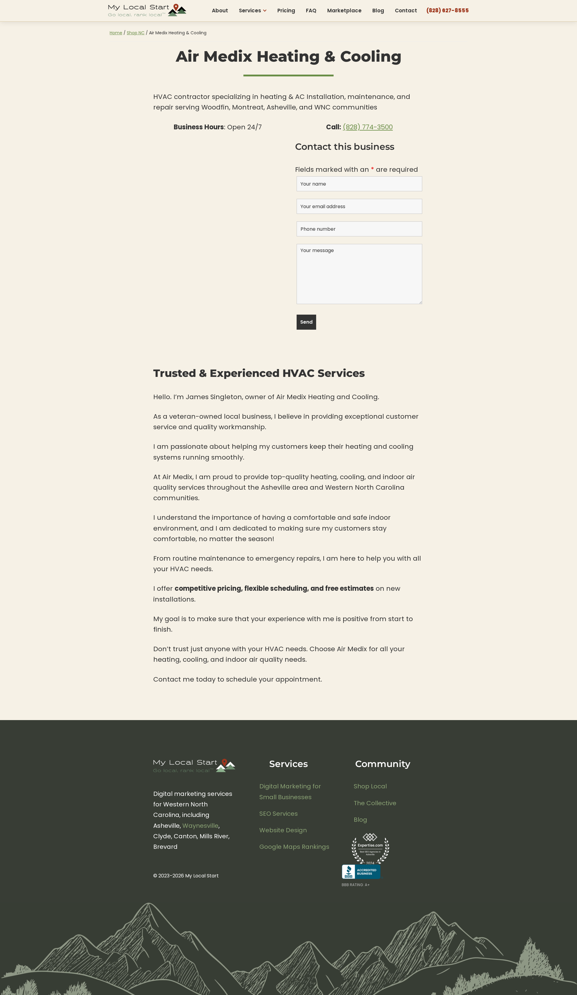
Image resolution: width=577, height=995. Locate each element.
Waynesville (200, 825)
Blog (360, 819)
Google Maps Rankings (294, 847)
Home (116, 33)
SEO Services (278, 813)
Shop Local (370, 786)
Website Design (283, 830)
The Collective (375, 803)
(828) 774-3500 (368, 127)
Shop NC (136, 33)
